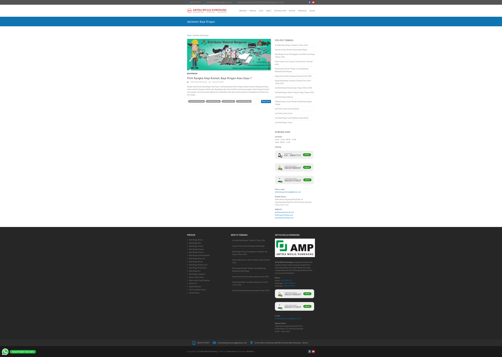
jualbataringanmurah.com (284, 212)
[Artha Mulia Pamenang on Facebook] (309, 2)
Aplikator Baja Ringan (197, 101)
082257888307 (290, 283)
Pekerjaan (302, 11)
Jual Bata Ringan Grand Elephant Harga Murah (291, 118)
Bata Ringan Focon (196, 262)
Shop (261, 11)
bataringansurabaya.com (284, 215)
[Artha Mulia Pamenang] (207, 10)
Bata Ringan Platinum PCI (198, 265)
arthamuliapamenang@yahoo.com (219, 2)
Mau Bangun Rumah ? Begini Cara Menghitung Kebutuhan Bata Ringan (249, 269)
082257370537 (195, 2)
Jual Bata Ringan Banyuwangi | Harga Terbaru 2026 (293, 88)
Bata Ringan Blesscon (197, 258)
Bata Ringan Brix (195, 243)
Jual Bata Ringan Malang (284, 97)
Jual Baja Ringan (229, 101)
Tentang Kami (280, 11)
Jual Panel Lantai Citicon (284, 113)
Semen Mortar (194, 293)
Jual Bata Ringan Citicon (283, 122)
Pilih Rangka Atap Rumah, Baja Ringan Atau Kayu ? (219, 78)
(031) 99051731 (286, 280)
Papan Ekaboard (195, 286)
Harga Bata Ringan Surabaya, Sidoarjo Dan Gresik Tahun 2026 (250, 283)
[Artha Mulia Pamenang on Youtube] (313, 2)
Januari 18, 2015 (218, 82)
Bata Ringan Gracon (196, 252)
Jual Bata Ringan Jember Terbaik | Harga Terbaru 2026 (294, 92)
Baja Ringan (192, 73)
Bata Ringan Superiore (197, 274)
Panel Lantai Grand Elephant (199, 280)
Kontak (292, 11)
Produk (252, 11)
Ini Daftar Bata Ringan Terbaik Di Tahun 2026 (291, 45)
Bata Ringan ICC (195, 271)
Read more (266, 101)
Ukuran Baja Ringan (244, 101)
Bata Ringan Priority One (198, 268)
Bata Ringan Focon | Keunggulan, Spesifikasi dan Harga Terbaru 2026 (249, 253)
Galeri (312, 11)
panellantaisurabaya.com (284, 218)
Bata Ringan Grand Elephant (199, 255)
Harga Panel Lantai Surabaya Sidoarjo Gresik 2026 (293, 76)
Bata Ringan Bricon (196, 240)
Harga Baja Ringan (213, 101)
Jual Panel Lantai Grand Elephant (287, 109)
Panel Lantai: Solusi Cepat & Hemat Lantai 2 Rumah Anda (251, 261)
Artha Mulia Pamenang (198, 82)
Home (189, 35)
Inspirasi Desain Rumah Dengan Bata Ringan (291, 50)
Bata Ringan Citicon (196, 246)
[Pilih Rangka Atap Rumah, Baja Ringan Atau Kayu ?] (229, 54)
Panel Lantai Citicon (196, 277)
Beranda (243, 11)
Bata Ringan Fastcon (196, 249)
